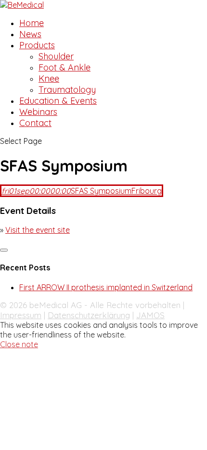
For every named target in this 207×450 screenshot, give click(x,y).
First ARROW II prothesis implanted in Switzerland (106, 287)
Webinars (38, 111)
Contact (35, 122)
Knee (49, 78)
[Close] (4, 250)
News (30, 34)
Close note (19, 344)
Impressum (20, 315)
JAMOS (150, 315)
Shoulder (56, 56)
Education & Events (58, 100)
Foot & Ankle (65, 67)
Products (37, 45)
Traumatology (67, 89)
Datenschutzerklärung (89, 315)
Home (31, 22)
